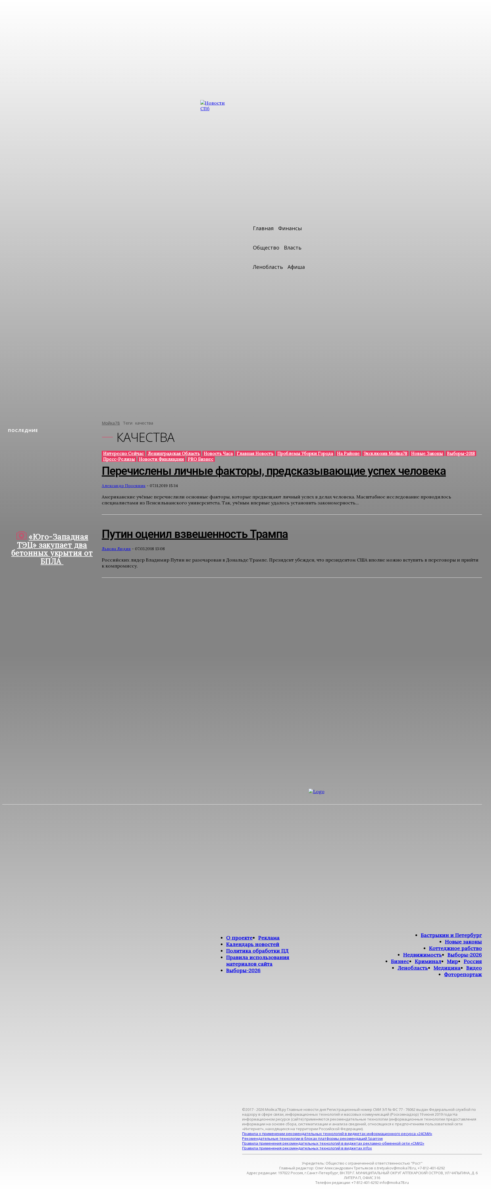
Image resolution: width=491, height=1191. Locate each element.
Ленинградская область (174, 453)
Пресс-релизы (119, 459)
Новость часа (218, 453)
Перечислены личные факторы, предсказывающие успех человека (274, 471)
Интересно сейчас (123, 453)
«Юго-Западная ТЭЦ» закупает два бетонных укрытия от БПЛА (52, 549)
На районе (348, 453)
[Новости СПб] (217, 256)
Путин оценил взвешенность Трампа (195, 534)
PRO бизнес (200, 459)
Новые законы (427, 453)
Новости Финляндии (161, 459)
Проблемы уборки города (305, 453)
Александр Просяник (123, 485)
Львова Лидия (116, 548)
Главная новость (255, 453)
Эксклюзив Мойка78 (385, 453)
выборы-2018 (461, 453)
